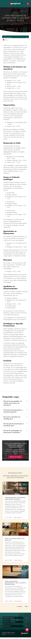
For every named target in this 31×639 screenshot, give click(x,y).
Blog (6, 40)
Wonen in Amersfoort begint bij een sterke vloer (15, 539)
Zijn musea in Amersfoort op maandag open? (15, 418)
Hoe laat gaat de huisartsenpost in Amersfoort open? (15, 425)
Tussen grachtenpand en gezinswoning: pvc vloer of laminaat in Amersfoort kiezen (15, 582)
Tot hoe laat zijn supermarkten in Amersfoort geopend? (15, 411)
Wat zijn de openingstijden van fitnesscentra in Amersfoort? (15, 431)
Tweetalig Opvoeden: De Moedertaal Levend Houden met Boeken (15, 498)
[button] (27, 3)
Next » (27, 606)
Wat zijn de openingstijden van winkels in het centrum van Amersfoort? (15, 403)
